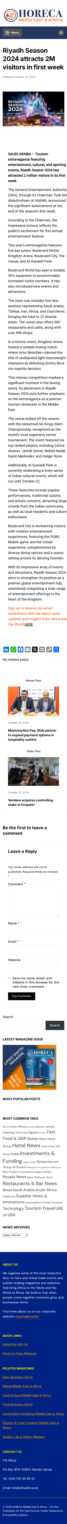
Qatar (30, 1177)
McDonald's (19, 1167)
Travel (48, 1208)
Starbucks (9, 1196)
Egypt (33, 1132)
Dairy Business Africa (18, 1377)
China (18, 1132)
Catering (8, 1132)
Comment (17, 884)
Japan (26, 1162)
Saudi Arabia (24, 1189)
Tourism (33, 1208)
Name (13, 923)
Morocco (56, 1167)
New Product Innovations (19, 1172)
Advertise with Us (15, 1344)
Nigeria (39, 1171)
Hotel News (26, 1145)
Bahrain (40, 1126)
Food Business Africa (18, 1404)
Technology (13, 1208)
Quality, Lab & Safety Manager (24, 1437)
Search (8, 1017)
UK (5, 1215)
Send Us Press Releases (20, 1353)
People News (14, 1176)
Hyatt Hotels (48, 1146)
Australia (31, 1127)
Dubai (25, 1132)
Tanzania (57, 1202)
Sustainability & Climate (38, 1202)
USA (12, 1214)
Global (32, 1138)
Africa (22, 1126)
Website (14, 960)
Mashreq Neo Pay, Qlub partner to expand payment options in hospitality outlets (32, 735)
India (15, 1153)
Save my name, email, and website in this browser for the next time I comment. (36, 982)
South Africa (46, 1189)
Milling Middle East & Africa (22, 1386)
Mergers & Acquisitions (39, 1167)
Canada (49, 1126)
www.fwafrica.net (27, 1316)
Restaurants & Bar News (30, 1183)
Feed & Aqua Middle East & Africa (27, 1395)
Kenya (42, 1161)
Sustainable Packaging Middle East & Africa (33, 1414)
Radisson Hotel (43, 1177)
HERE (28, 624)
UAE (59, 1208)
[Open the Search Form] (61, 33)
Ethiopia (42, 1132)
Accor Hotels (10, 1126)
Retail (7, 1190)
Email (13, 942)
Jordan (33, 1162)
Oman (47, 1172)
